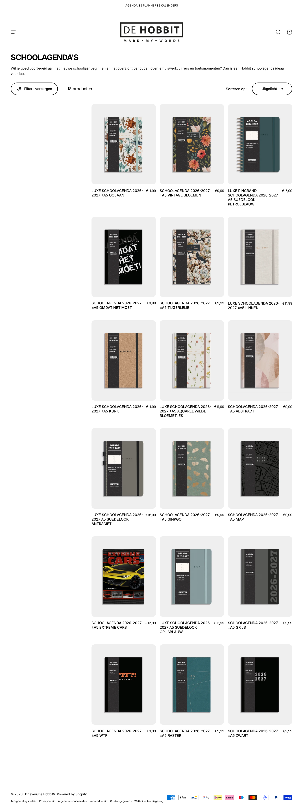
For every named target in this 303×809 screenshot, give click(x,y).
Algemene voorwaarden (72, 801)
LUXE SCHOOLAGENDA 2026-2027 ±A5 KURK (117, 408)
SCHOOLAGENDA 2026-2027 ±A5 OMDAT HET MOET (117, 305)
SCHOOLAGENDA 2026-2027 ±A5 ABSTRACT (253, 408)
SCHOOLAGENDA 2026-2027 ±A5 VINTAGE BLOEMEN (185, 192)
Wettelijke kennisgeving (148, 801)
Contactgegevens (121, 801)
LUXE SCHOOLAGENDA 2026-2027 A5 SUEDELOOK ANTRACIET (117, 519)
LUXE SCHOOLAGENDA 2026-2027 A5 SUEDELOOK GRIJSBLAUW (185, 627)
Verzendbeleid (98, 801)
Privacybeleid (47, 801)
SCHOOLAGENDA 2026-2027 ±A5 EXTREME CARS (117, 625)
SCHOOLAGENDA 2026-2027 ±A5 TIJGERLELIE (185, 305)
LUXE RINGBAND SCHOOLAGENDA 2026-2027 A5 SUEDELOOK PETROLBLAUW (253, 197)
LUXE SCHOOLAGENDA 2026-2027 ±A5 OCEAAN (117, 192)
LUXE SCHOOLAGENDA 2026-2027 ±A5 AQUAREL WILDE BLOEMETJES (185, 411)
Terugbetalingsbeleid (24, 801)
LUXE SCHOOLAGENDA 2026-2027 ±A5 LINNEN (253, 305)
